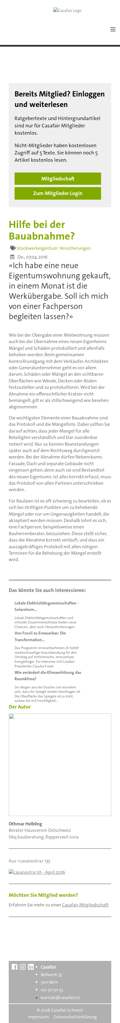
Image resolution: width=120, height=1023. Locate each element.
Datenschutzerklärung (75, 1017)
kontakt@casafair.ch (60, 998)
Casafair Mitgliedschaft (85, 905)
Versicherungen (75, 248)
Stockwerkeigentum (37, 248)
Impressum (38, 1017)
